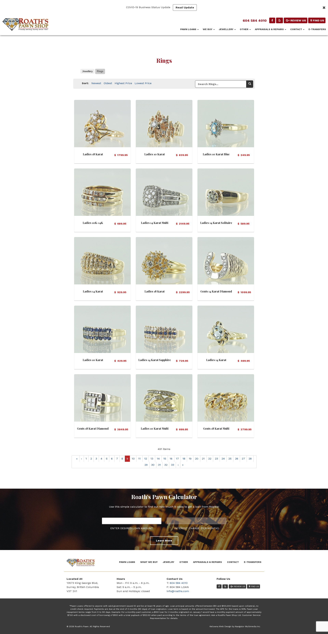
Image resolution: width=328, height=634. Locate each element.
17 (177, 458)
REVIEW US (298, 20)
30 (152, 464)
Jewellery (226, 29)
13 (152, 458)
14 (158, 458)
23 (216, 458)
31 (159, 464)
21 (203, 458)
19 (190, 458)
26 (236, 458)
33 (172, 464)
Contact (296, 29)
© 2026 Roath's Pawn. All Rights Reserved (88, 626)
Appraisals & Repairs (269, 29)
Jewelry (168, 562)
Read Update (185, 7)
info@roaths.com (178, 591)
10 (133, 458)
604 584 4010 (255, 20)
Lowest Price (143, 83)
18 (183, 458)
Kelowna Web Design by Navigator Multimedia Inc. (235, 626)
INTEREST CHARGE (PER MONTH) (196, 528)
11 (139, 458)
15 (164, 458)
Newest (96, 83)
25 (229, 458)
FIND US (318, 20)
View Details (102, 122)
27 (243, 458)
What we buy (149, 562)
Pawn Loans (188, 29)
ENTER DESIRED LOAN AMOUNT (131, 528)
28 (250, 458)
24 (223, 458)
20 (196, 458)
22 (209, 458)
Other (244, 29)
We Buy (208, 29)
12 (145, 458)
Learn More (164, 540)
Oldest (108, 83)
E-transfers (317, 29)
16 (171, 458)
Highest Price (123, 83)
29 (146, 464)
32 (165, 464)
